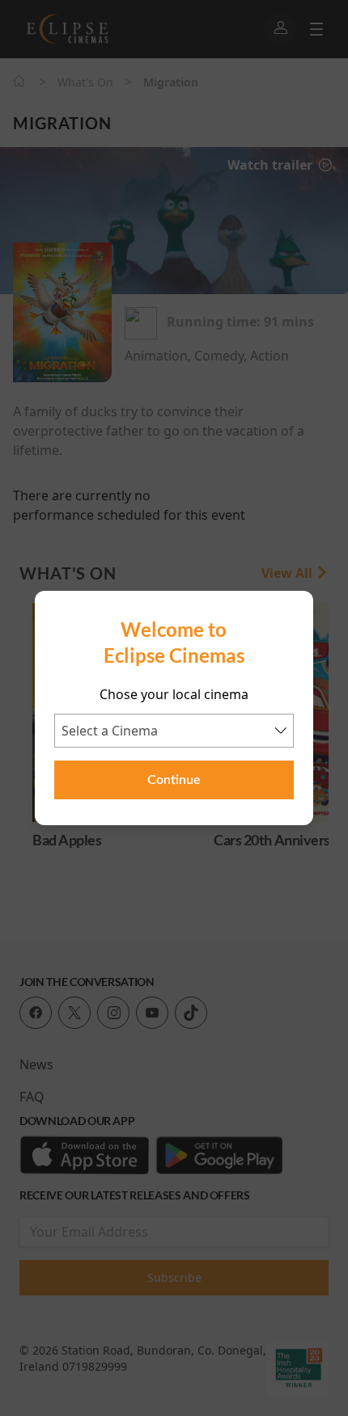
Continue (174, 779)
